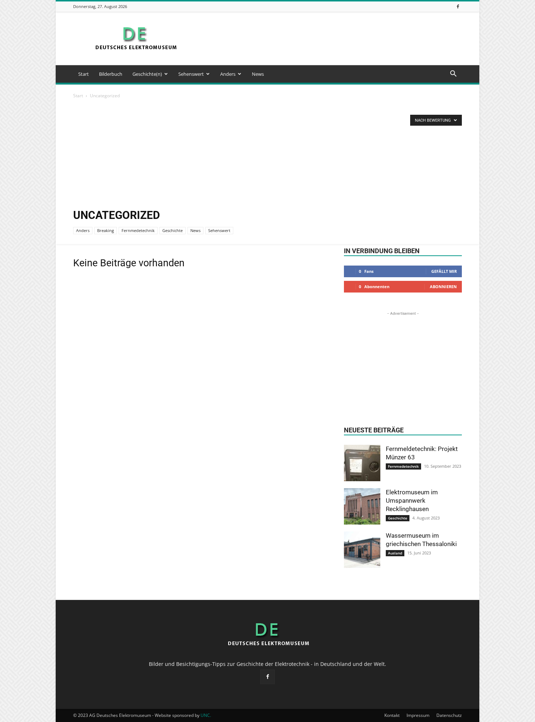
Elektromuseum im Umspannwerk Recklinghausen (412, 500)
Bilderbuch (110, 74)
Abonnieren (443, 286)
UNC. (206, 715)
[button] (453, 74)
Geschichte (172, 230)
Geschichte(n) (147, 74)
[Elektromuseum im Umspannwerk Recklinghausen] (362, 506)
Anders (227, 74)
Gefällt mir (444, 271)
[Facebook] (458, 6)
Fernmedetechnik (138, 230)
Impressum (418, 715)
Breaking (105, 230)
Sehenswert (191, 74)
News (258, 74)
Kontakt (392, 715)
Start (83, 74)
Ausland (395, 553)
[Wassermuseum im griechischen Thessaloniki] (362, 549)
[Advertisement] (329, 38)
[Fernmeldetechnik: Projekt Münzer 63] (362, 463)
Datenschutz (449, 715)
